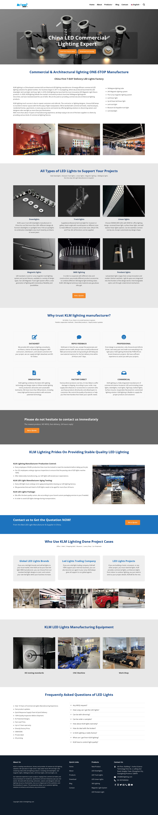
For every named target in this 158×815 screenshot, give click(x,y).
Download (72, 779)
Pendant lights (123, 272)
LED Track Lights (97, 775)
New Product (96, 767)
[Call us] (126, 785)
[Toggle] (71, 706)
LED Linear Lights (97, 779)
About (99, 4)
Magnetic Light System (99, 788)
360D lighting (79, 272)
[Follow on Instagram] (118, 785)
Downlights (34, 219)
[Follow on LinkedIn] (129, 785)
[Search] (144, 4)
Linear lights (123, 219)
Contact (125, 4)
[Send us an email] (123, 785)
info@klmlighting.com (124, 777)
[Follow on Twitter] (121, 785)
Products (108, 4)
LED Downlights (97, 771)
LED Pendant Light (98, 792)
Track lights (79, 219)
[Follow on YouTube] (132, 785)
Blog (117, 4)
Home (91, 4)
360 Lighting (96, 783)
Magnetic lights (34, 272)
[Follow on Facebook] (115, 785)
